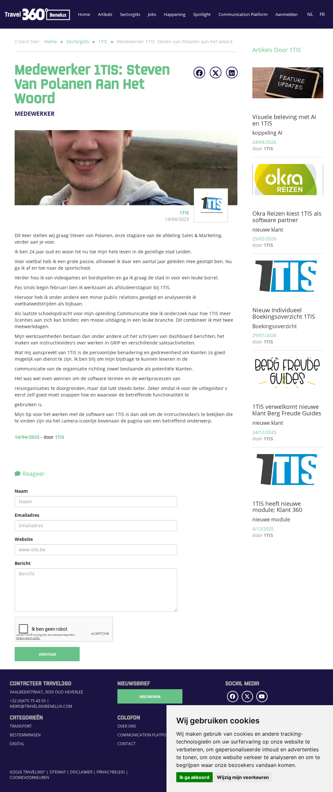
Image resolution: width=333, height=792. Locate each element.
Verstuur (47, 654)
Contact (126, 743)
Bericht (23, 563)
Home (84, 14)
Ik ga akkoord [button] (194, 777)
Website (24, 539)
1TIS (103, 41)
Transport (21, 726)
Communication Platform (243, 14)
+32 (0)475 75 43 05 (28, 700)
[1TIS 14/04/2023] (206, 219)
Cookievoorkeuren (29, 777)
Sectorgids (130, 14)
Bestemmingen (25, 734)
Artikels (105, 14)
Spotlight (202, 14)
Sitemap (57, 771)
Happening (174, 14)
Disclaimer (81, 771)
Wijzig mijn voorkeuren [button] (243, 777)
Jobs (152, 14)
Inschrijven (150, 696)
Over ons (126, 726)
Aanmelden (286, 14)
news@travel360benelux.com (41, 706)
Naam (21, 491)
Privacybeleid (111, 771)
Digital (17, 743)
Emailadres (27, 515)
